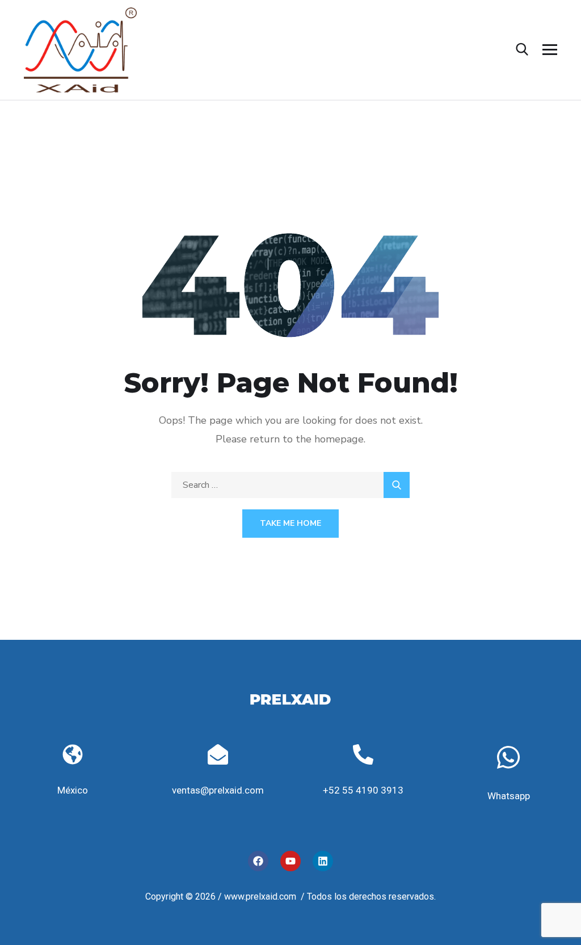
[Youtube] (290, 861)
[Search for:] (290, 485)
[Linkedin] (323, 861)
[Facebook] (258, 861)
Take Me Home (290, 523)
